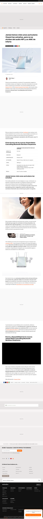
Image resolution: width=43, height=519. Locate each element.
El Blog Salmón (12, 500)
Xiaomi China (17, 379)
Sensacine (20, 489)
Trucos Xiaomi (4, 473)
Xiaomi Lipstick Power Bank (21, 87)
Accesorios (23, 382)
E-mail (19, 46)
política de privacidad (16, 452)
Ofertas (20, 3)
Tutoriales (15, 3)
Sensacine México (21, 509)
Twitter (41, 3)
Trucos (3, 469)
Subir (38, 484)
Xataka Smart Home (4, 494)
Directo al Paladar (29, 489)
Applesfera (4, 492)
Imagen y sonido (31, 3)
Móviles (9, 3)
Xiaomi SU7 (31, 473)
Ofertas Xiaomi (4, 471)
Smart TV (17, 473)
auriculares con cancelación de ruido (25, 284)
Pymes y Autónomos (12, 502)
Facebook (39, 3)
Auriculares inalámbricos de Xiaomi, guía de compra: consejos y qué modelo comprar (27, 236)
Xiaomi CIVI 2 (8, 87)
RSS (13, 458)
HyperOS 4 (5, 27)
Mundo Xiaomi (4, 496)
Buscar (39, 480)
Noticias (5, 3)
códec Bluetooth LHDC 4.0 (13, 329)
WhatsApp (10, 27)
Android (18, 27)
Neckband (25, 132)
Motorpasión (36, 489)
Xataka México (4, 509)
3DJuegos (12, 489)
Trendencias (4, 500)
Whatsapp (31, 471)
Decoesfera (4, 501)
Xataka (3, 489)
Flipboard (17, 46)
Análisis (25, 3)
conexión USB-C (9, 243)
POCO (14, 27)
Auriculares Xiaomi (34, 382)
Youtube (11, 458)
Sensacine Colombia (20, 511)
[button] (11, 78)
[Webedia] (40, 0)
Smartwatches (18, 467)
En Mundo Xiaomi (22, 233)
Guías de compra (19, 471)
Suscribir (19, 450)
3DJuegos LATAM (13, 509)
